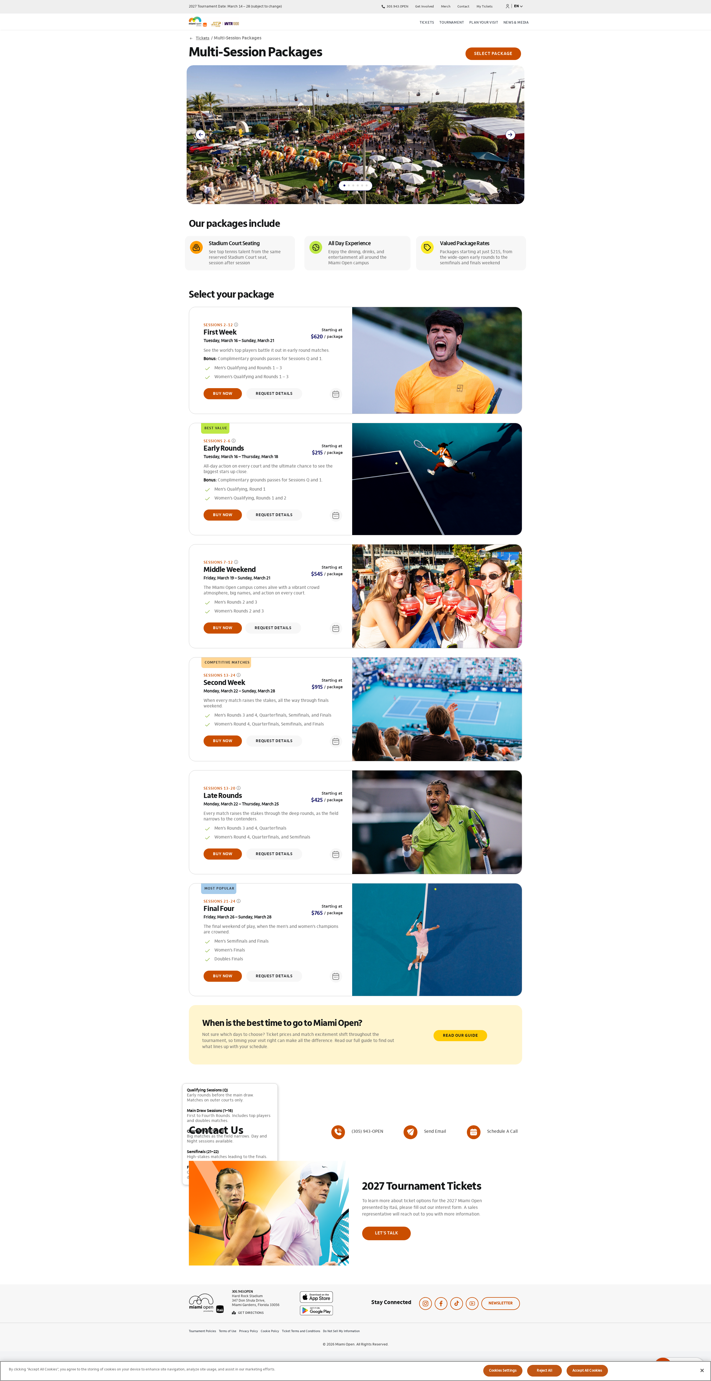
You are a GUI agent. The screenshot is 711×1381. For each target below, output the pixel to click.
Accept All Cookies (587, 1370)
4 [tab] (358, 184)
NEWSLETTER (501, 1303)
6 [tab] (366, 184)
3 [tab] (353, 184)
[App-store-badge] (316, 1293)
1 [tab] (344, 184)
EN (516, 6)
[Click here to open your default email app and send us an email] (425, 1132)
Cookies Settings (503, 1370)
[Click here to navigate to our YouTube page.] (472, 1303)
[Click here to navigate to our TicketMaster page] (507, 6)
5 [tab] (362, 184)
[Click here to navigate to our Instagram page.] (425, 1303)
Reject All (544, 1370)
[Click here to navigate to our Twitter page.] (456, 1303)
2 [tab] (349, 184)
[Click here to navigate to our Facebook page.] (441, 1303)
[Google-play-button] (316, 1307)
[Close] (702, 1370)
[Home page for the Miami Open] (240, 23)
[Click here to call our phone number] (357, 1132)
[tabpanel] (355, 134)
